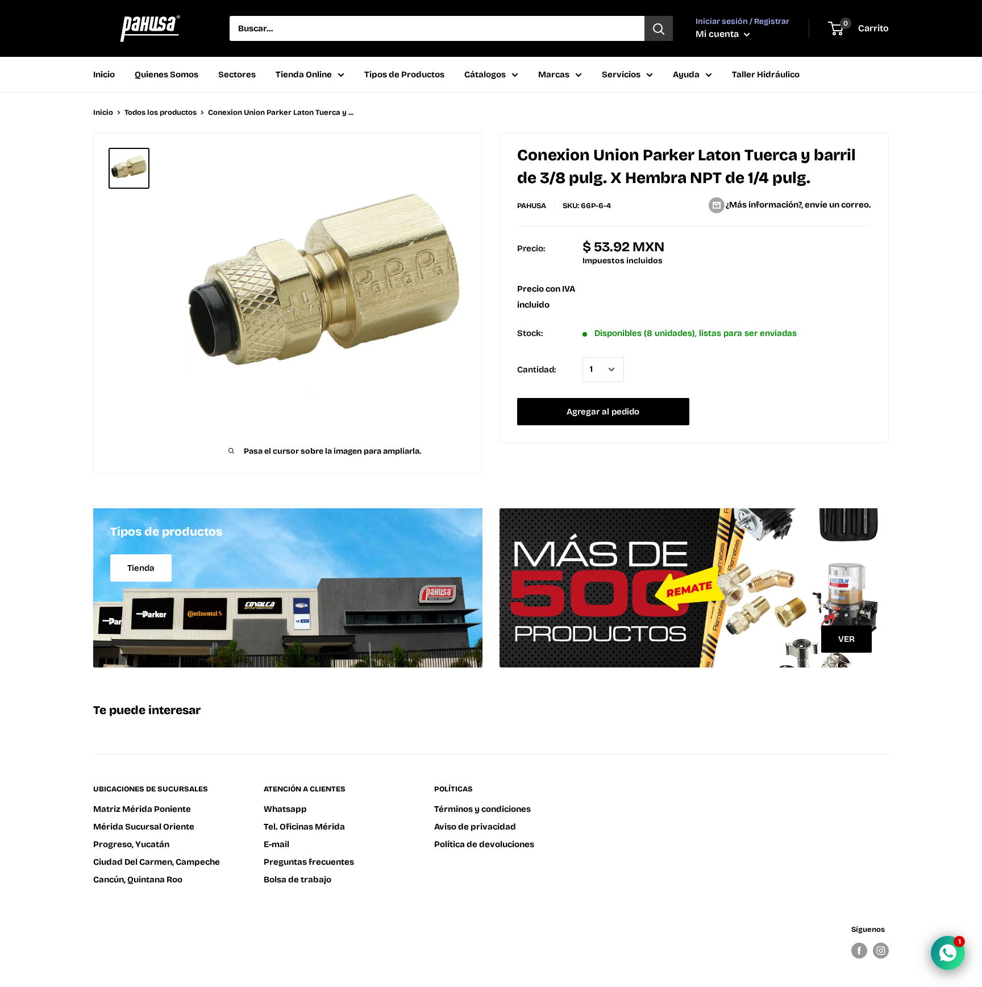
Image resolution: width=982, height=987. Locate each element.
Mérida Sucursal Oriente (143, 827)
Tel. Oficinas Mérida (304, 827)
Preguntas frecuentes (309, 862)
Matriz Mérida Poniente (142, 809)
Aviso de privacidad (475, 827)
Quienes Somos (166, 74)
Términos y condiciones (482, 809)
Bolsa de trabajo (297, 879)
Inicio (104, 74)
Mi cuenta (718, 33)
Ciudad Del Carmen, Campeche (156, 862)
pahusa (531, 205)
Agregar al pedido (603, 412)
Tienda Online (304, 74)
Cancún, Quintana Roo (137, 879)
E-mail (276, 844)
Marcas (553, 74)
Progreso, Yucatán (131, 844)
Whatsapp (285, 809)
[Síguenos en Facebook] (859, 951)
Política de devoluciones (484, 844)
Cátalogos (485, 74)
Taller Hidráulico (766, 74)
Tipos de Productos (404, 74)
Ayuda (686, 74)
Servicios (621, 74)
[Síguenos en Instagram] (881, 951)
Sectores (237, 74)
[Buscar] (658, 28)
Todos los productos (160, 112)
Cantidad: (536, 369)
